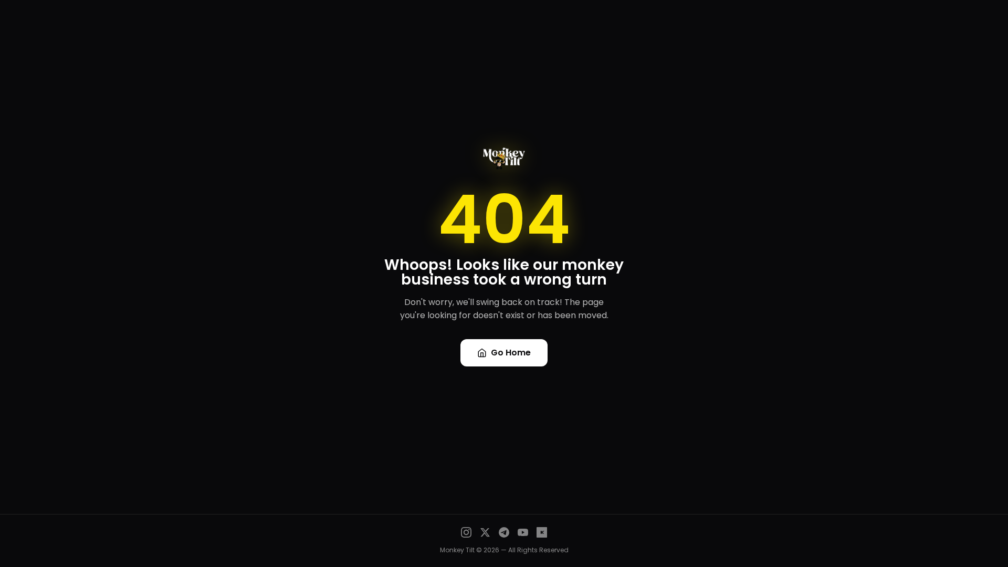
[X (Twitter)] (485, 532)
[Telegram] (504, 532)
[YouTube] (523, 532)
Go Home (511, 352)
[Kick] (542, 532)
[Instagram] (466, 532)
